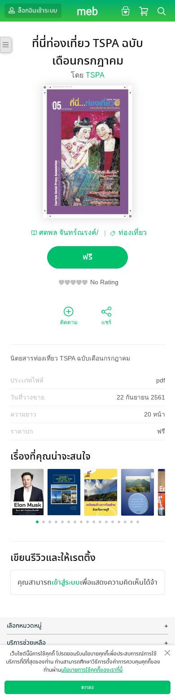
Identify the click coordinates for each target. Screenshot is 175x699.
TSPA (95, 75)
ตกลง (87, 687)
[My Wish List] (124, 10)
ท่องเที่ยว (132, 232)
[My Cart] (143, 10)
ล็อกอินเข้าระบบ (37, 10)
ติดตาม (69, 322)
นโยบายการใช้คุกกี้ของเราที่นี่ (91, 670)
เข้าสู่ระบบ (66, 582)
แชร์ (106, 322)
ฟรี (87, 257)
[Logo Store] (88, 10)
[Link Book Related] (27, 491)
